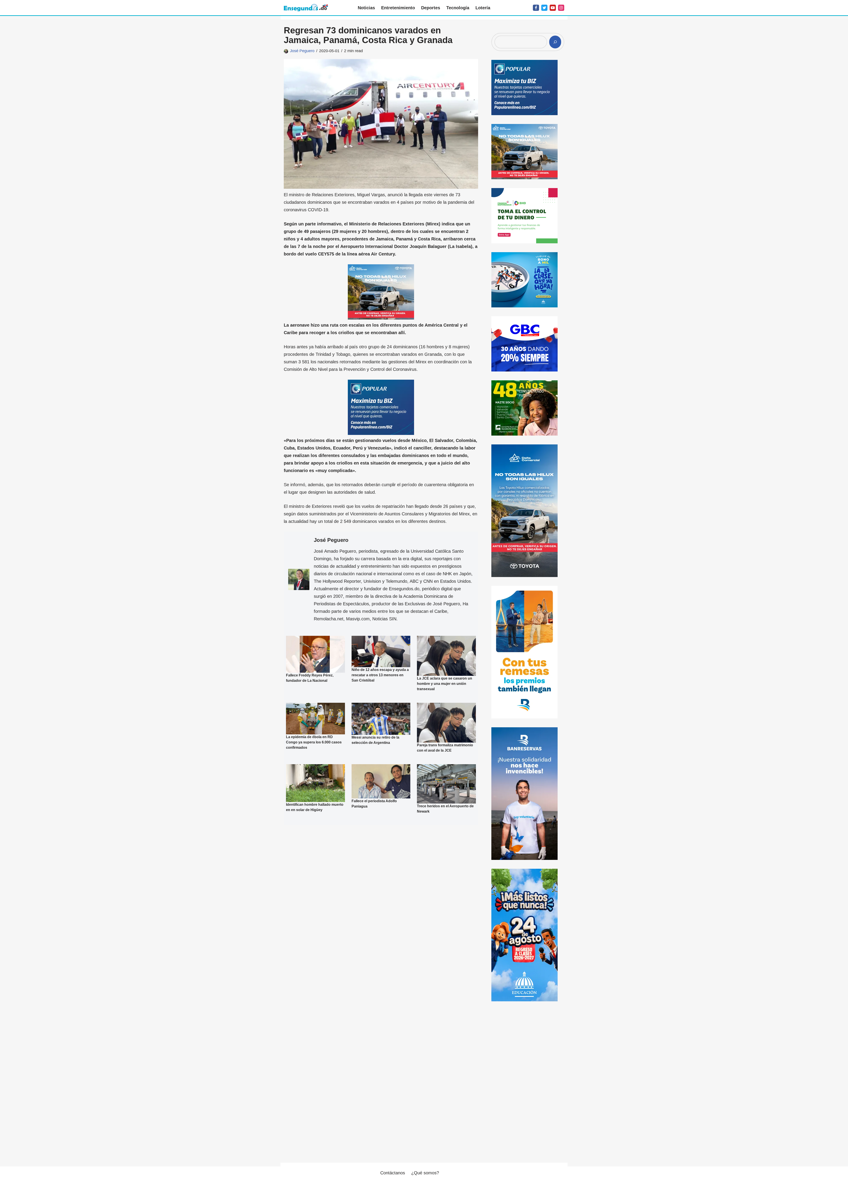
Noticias (366, 7)
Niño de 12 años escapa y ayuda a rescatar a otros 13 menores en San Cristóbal (380, 675)
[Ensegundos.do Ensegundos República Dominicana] (306, 7)
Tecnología (457, 7)
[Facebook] (536, 8)
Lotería (482, 7)
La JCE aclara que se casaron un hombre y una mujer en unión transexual (444, 683)
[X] (544, 8)
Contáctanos (392, 1172)
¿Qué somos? (425, 1172)
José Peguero (302, 51)
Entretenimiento (398, 7)
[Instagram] (561, 8)
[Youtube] (553, 8)
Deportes (430, 7)
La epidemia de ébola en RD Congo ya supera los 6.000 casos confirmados (314, 742)
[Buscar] (555, 42)
